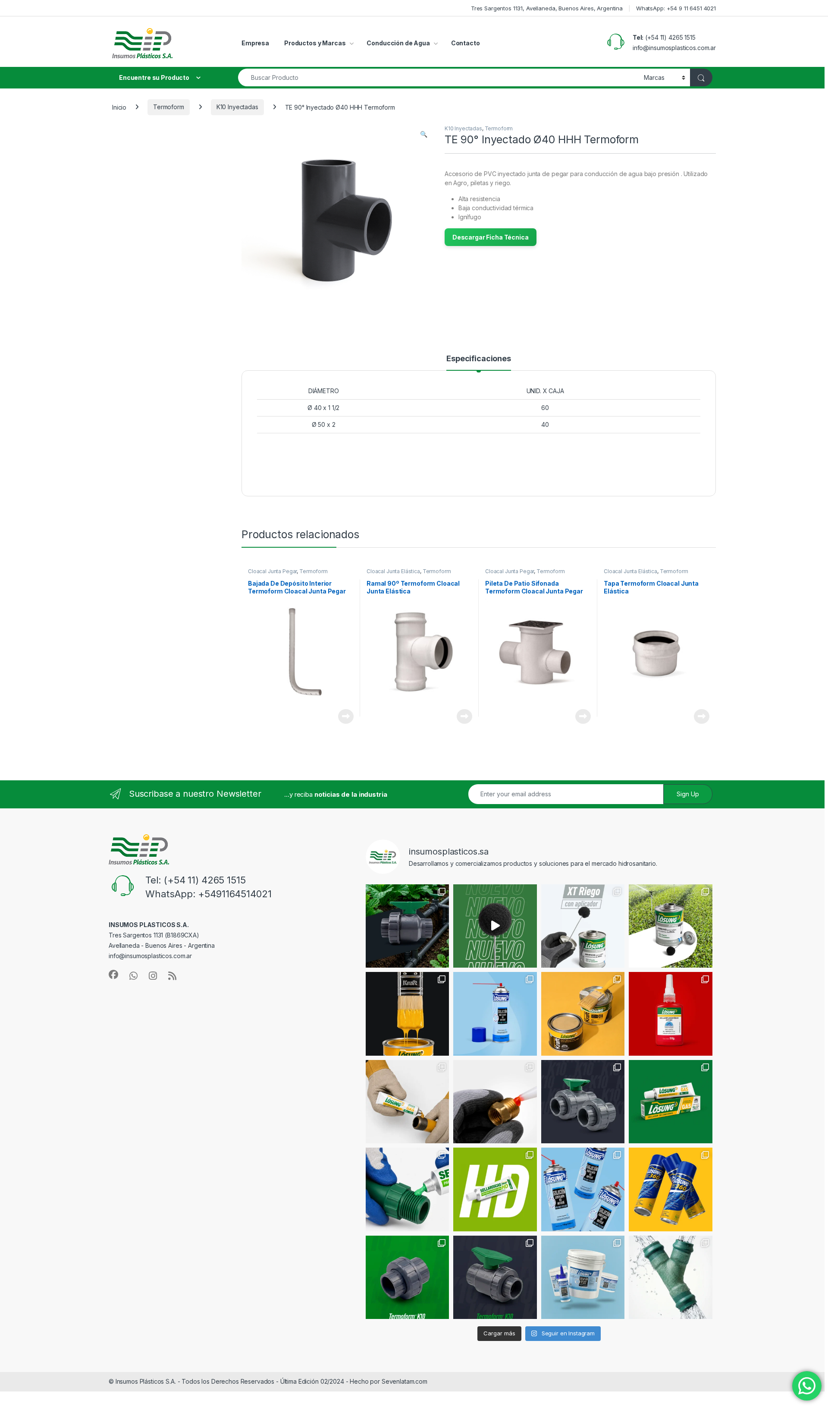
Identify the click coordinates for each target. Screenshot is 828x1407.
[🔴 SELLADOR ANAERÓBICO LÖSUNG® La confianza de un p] (670, 1014)
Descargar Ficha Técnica (490, 237)
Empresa (255, 43)
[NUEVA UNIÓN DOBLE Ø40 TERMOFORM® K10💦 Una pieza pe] (407, 1277)
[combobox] (438, 77)
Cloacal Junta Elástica (393, 571)
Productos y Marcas (314, 43)
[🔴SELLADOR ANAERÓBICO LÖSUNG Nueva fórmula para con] (495, 1102)
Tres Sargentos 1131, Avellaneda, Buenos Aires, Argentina (547, 8)
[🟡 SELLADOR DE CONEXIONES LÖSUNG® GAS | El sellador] (670, 1102)
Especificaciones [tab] (478, 359)
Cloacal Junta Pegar (272, 571)
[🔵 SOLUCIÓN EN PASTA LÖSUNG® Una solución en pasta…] (583, 1277)
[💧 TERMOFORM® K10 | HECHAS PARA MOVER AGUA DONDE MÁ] (407, 926)
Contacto (465, 43)
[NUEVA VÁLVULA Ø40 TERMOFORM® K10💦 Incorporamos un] (495, 1277)
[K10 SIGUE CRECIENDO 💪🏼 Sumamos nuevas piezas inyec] (583, 1102)
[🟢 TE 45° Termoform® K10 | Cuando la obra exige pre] (670, 1277)
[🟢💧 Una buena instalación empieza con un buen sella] (407, 1189)
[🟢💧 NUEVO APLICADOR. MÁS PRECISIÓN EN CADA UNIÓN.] (495, 926)
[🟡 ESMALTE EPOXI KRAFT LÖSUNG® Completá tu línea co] (407, 1014)
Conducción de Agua (398, 43)
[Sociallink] (113, 974)
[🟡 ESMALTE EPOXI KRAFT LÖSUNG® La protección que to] (583, 1014)
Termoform (168, 106)
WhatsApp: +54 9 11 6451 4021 (676, 8)
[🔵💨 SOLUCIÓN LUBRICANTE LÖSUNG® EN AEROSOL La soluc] (495, 1014)
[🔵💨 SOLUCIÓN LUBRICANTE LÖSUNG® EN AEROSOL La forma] (583, 1189)
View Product (343, 716)
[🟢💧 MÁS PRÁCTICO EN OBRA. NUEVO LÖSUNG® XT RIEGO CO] (670, 926)
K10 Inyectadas (237, 106)
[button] (423, 134)
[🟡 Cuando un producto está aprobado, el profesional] (407, 1102)
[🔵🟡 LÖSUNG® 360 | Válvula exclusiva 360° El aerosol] (670, 1189)
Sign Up (688, 794)
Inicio (119, 106)
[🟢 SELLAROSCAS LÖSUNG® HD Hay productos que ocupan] (495, 1189)
